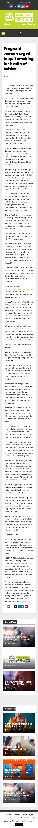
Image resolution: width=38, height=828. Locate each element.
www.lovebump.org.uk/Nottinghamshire (19, 289)
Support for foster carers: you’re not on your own (17, 639)
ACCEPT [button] (19, 824)
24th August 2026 (13, 799)
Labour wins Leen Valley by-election (15, 660)
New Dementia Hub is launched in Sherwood (18, 683)
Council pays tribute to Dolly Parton (18, 725)
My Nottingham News (19, 24)
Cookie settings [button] (27, 821)
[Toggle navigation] (20, 33)
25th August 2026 (13, 753)
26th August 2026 (13, 730)
